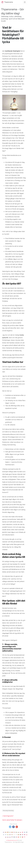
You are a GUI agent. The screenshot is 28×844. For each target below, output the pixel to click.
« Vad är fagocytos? (7, 816)
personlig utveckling (8, 810)
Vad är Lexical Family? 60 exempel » (12, 820)
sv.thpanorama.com (11, 840)
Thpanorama (8, 2)
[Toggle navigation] (25, 2)
